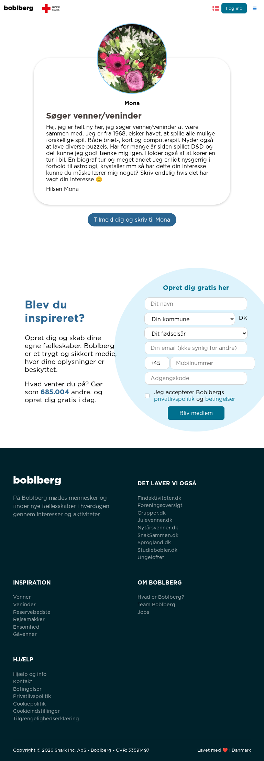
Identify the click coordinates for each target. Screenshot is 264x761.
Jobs (143, 612)
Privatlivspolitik (32, 696)
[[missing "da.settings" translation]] (215, 8)
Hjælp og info (29, 674)
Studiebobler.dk (157, 550)
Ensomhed (26, 627)
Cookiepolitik (29, 704)
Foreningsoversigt (160, 505)
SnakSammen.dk (158, 535)
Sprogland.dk (154, 542)
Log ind (234, 8)
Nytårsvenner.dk (158, 527)
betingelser (220, 399)
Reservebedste (32, 612)
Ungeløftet (151, 557)
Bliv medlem (196, 413)
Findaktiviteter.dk (159, 498)
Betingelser (27, 689)
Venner (22, 597)
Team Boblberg (156, 604)
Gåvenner (25, 634)
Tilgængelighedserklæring (46, 718)
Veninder (24, 604)
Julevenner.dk (155, 520)
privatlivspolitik (174, 399)
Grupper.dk (152, 513)
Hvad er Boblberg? (161, 597)
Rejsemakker (29, 619)
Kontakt (22, 681)
